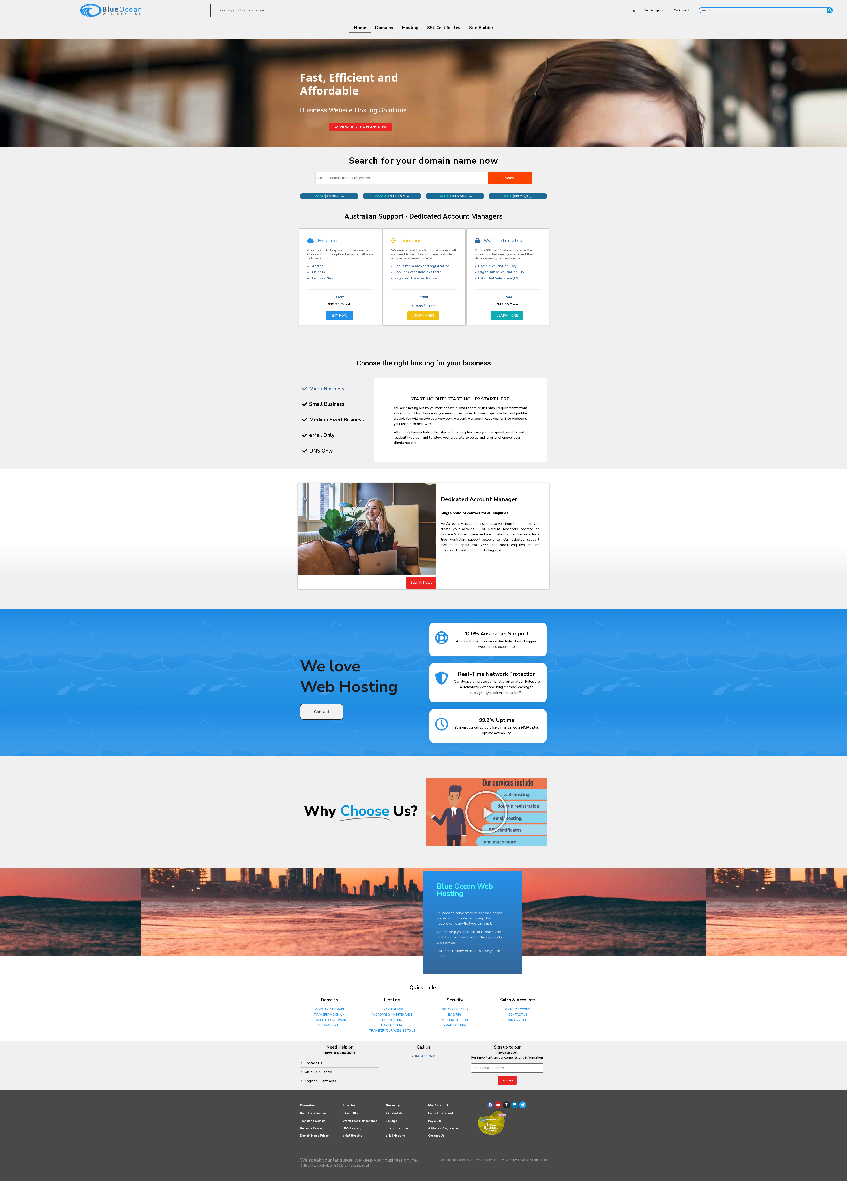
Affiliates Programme (443, 1128)
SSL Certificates (443, 28)
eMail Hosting (352, 1136)
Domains (384, 28)
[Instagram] (506, 1104)
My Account (682, 10)
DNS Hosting (352, 1128)
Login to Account (440, 1114)
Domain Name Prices (314, 1136)
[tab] (333, 389)
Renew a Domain (311, 1128)
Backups (391, 1121)
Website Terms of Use (534, 1160)
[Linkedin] (514, 1104)
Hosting (410, 28)
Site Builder (481, 28)
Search (510, 177)
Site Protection (397, 1128)
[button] (486, 812)
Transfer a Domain (312, 1121)
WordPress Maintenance (360, 1121)
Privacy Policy (508, 1160)
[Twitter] (522, 1104)
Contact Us (436, 1136)
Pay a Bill (434, 1121)
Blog (632, 10)
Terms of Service (484, 1160)
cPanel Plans (352, 1114)
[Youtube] (498, 1104)
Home (360, 28)
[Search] (829, 10)
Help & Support (654, 10)
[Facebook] (490, 1104)
